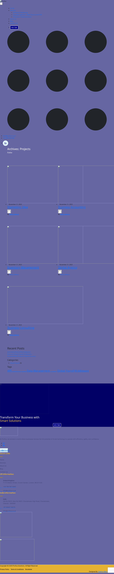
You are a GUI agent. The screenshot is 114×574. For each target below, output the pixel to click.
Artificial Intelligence (16, 371)
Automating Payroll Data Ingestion (19, 352)
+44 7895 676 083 (8, 138)
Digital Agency (67, 267)
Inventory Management (23, 267)
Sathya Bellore (14, 214)
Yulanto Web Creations (106, 571)
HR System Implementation (22, 17)
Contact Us (14, 23)
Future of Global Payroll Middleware (19, 354)
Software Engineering (20, 12)
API (9, 370)
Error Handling (53, 371)
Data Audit (24, 371)
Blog (11, 21)
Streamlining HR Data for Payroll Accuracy (21, 356)
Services (13, 10)
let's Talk (57, 425)
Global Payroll (15, 363)
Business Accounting (72, 207)
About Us (13, 19)
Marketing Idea (17, 207)
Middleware (81, 370)
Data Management (38, 370)
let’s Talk (14, 28)
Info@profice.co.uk (9, 136)
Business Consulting (20, 328)
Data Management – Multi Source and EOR (27, 15)
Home (12, 8)
